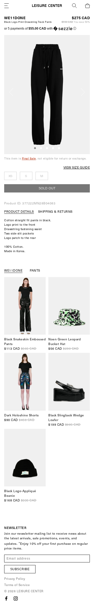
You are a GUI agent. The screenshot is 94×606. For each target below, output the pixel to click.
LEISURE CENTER (30, 591)
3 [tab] (47, 148)
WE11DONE (15, 17)
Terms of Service (17, 584)
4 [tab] (53, 148)
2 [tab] (41, 148)
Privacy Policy (14, 578)
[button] (40, 28)
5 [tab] (59, 148)
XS (11, 176)
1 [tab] (35, 148)
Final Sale (29, 158)
